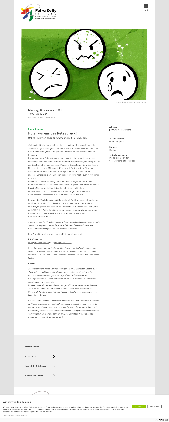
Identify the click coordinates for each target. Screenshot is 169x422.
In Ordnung (139, 407)
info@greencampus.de (38, 243)
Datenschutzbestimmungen (55, 285)
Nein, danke (154, 407)
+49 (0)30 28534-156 (63, 243)
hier (44, 295)
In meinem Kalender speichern (41, 118)
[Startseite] (39, 12)
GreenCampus (115, 141)
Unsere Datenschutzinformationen (14, 415)
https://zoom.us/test (69, 276)
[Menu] (146, 6)
